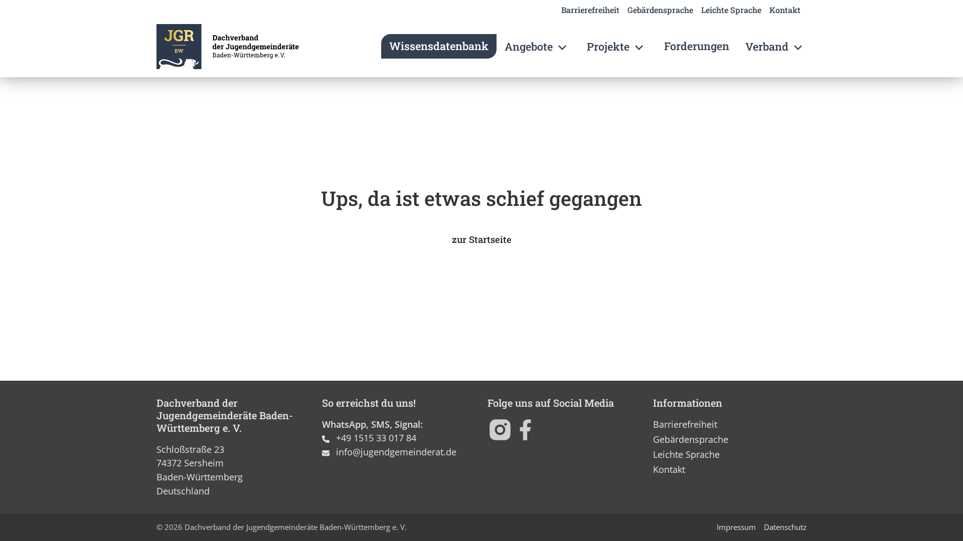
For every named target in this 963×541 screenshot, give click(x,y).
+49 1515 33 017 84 (376, 437)
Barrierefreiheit (590, 10)
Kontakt (784, 10)
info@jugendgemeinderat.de (396, 451)
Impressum (736, 527)
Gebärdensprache (660, 10)
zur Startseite (482, 239)
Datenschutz (785, 527)
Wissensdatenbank (439, 46)
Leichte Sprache (731, 10)
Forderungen (696, 46)
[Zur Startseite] (227, 46)
